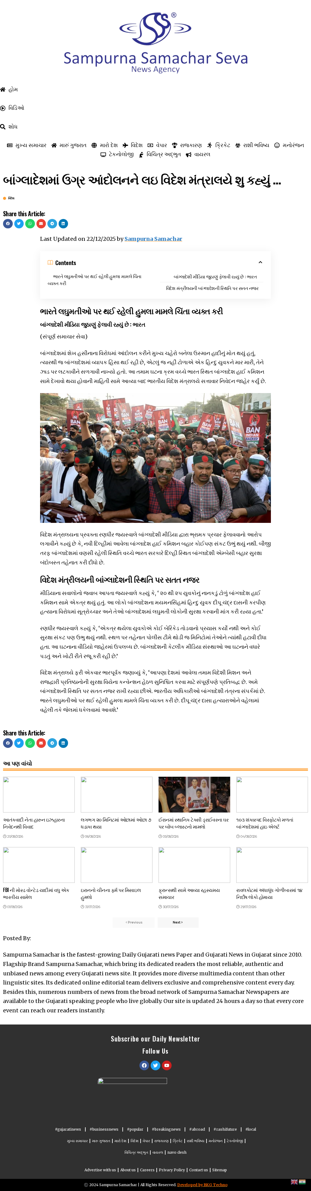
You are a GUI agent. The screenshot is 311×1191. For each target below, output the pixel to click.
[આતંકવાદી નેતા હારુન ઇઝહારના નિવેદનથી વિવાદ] (39, 795)
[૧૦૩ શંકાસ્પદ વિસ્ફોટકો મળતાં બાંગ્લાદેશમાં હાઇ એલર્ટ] (272, 795)
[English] (295, 1181)
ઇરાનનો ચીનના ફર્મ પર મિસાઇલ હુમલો (111, 893)
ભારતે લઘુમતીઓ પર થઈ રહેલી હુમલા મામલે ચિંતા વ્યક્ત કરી (95, 279)
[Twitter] (155, 1065)
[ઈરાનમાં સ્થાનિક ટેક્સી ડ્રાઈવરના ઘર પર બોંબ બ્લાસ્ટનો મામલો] (194, 795)
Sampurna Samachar (153, 238)
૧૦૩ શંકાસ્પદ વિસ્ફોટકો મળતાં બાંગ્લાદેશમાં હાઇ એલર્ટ (264, 823)
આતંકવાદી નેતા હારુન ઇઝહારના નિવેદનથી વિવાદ (34, 823)
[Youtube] (167, 1065)
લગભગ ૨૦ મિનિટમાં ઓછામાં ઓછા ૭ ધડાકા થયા (116, 823)
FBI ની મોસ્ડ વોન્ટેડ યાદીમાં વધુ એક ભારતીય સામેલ (36, 893)
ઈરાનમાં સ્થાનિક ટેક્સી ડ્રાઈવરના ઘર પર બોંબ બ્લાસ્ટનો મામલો (193, 823)
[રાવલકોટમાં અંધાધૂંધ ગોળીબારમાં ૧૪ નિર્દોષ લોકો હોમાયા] (272, 865)
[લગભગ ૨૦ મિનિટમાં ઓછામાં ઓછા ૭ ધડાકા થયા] (116, 795)
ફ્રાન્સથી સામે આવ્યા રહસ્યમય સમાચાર (189, 893)
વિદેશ (11, 198)
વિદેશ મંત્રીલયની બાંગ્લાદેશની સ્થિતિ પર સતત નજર (212, 287)
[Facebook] (144, 1065)
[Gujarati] (302, 1181)
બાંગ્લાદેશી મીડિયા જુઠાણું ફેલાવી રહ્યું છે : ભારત (215, 276)
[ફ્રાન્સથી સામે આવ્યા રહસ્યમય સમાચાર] (194, 865)
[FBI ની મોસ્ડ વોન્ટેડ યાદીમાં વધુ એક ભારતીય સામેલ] (39, 865)
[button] (8, 224)
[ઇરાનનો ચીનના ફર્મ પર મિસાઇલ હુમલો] (116, 865)
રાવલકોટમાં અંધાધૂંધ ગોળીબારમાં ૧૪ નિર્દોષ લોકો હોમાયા (269, 893)
